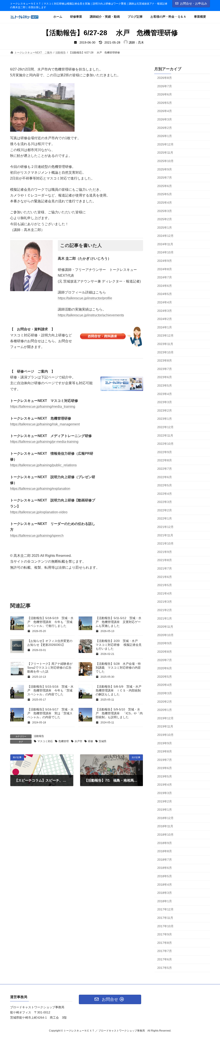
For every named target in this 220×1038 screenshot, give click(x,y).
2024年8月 (164, 269)
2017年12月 (165, 909)
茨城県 (102, 741)
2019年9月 (164, 743)
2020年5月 (164, 676)
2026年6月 (164, 94)
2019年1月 (164, 809)
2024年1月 (164, 327)
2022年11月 (165, 435)
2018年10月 (165, 834)
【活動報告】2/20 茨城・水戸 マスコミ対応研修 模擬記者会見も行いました (119, 644)
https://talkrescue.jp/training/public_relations (43, 465)
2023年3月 (164, 402)
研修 (90, 741)
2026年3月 (164, 119)
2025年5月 (164, 194)
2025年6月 (164, 186)
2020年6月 (164, 668)
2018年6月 (164, 867)
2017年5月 (164, 967)
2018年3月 (164, 892)
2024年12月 (165, 235)
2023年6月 (164, 377)
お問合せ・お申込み (193, 3)
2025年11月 (165, 152)
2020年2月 (164, 701)
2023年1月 (164, 418)
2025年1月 (164, 227)
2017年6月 (164, 959)
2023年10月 (165, 352)
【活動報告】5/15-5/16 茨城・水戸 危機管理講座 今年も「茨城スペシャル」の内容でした (50, 690)
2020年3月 (164, 693)
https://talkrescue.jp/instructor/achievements (91, 315)
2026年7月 (164, 86)
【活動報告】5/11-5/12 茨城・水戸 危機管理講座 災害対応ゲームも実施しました (118, 621)
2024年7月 (164, 277)
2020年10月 (165, 635)
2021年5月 (164, 585)
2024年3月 (164, 310)
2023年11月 (165, 344)
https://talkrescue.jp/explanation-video (38, 512)
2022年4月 (164, 493)
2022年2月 (164, 510)
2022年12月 (165, 427)
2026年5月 (164, 103)
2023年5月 (164, 385)
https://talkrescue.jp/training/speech (37, 535)
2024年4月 (164, 302)
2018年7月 (164, 859)
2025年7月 (164, 177)
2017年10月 (165, 926)
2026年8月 (164, 78)
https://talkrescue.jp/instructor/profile (85, 298)
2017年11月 (165, 917)
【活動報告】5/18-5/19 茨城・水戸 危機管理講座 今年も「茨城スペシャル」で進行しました (50, 621)
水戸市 (78, 741)
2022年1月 (164, 518)
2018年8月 (164, 851)
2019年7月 (164, 760)
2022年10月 (165, 443)
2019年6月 (164, 768)
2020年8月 (164, 651)
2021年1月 (164, 618)
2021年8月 (164, 560)
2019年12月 (165, 718)
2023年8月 (164, 360)
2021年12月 (165, 527)
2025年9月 (164, 169)
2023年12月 (165, 335)
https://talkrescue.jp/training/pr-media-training (44, 441)
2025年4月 (164, 202)
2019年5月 (164, 776)
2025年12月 (165, 144)
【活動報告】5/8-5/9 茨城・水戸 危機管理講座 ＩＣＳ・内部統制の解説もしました (120, 690)
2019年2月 (164, 801)
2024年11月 (165, 244)
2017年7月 (164, 951)
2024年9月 (164, 260)
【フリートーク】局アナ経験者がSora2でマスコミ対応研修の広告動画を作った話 (49, 667)
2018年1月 (164, 901)
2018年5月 (164, 876)
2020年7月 (164, 660)
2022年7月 (164, 468)
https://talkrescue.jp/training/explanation (40, 488)
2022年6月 (164, 477)
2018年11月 (165, 826)
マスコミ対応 (45, 741)
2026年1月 (164, 136)
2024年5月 (164, 294)
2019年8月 (164, 751)
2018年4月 (164, 884)
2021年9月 (164, 552)
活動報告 (39, 736)
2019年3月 (164, 793)
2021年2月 (164, 610)
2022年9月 (164, 452)
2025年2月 (164, 219)
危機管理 (63, 741)
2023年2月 (164, 410)
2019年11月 (165, 726)
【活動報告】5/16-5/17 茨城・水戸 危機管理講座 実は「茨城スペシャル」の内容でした (50, 713)
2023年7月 (164, 369)
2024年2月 (164, 319)
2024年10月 (165, 252)
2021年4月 (164, 593)
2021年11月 (165, 535)
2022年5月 (164, 485)
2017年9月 (164, 934)
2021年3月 (164, 601)
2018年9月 (164, 842)
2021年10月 (165, 543)
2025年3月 (164, 210)
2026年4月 (164, 111)
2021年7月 (164, 568)
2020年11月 (165, 626)
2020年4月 (164, 685)
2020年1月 (164, 710)
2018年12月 (165, 818)
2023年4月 (164, 393)
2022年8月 (164, 460)
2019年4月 (164, 784)
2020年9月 (164, 643)
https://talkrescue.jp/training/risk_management (45, 424)
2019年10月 (165, 735)
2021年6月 (164, 576)
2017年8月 (164, 942)
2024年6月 (164, 285)
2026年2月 (164, 127)
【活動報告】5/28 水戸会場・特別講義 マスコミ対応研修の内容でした (118, 667)
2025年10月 (165, 161)
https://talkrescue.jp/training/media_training (42, 406)
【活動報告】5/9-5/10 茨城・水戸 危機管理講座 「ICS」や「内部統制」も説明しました (119, 713)
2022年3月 (164, 502)
